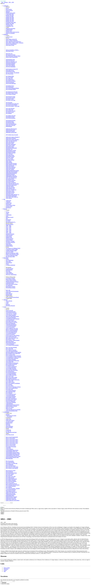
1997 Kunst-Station (10, 181)
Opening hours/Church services (12, 32)
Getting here (8, 200)
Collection (5, 299)
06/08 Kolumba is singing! (11, 406)
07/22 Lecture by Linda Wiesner (12, 335)
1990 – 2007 (8, 225)
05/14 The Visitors (10, 474)
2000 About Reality (10, 165)
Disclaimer (6, 569)
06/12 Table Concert (10, 382)
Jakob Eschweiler (9, 238)
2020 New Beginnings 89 (11, 61)
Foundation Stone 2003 (11, 22)
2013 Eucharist (9, 102)
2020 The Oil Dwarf (10, 60)
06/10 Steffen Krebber (10, 397)
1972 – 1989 (8, 226)
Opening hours (9, 206)
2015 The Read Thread (11, 89)
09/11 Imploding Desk (10, 391)
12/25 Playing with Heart (11, 312)
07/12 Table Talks (9, 380)
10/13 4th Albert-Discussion (12, 370)
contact (5, 570)
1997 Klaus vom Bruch (11, 182)
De (4, 3)
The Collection (9, 300)
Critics (7, 213)
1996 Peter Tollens (10, 186)
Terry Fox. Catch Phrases (11, 274)
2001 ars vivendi (9, 158)
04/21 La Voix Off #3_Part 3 (12, 439)
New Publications (9, 260)
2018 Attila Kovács (10, 70)
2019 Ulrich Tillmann (10, 65)
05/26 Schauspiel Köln (10, 311)
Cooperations (8, 214)
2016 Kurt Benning (10, 82)
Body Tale (8, 290)
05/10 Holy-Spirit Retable (11, 398)
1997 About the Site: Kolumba (12, 183)
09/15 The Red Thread (10, 465)
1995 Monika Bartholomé (11, 195)
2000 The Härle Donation (11, 163)
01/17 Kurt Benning (10, 462)
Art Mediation (6, 412)
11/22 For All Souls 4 (10, 334)
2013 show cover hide (10, 100)
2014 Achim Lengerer (10, 97)
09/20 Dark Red (9, 458)
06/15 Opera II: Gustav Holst (12, 467)
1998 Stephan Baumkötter (11, 173)
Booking (8, 414)
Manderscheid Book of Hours (12, 281)
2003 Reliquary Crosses (11, 150)
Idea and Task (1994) (10, 256)
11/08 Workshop (9, 403)
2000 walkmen (9, 162)
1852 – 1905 (11, 2)
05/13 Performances (10, 371)
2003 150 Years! (9, 153)
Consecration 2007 (10, 14)
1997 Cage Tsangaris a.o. (11, 177)
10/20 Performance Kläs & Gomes (13, 456)
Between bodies (9, 427)
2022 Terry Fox (9, 53)
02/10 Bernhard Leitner (11, 400)
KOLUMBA (3, 1)
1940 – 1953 (8, 229)
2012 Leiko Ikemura (10, 108)
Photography (8, 204)
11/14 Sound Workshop (11, 359)
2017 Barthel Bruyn (10, 79)
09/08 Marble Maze (10, 495)
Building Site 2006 (10, 17)
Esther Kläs (8, 292)
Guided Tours (9, 202)
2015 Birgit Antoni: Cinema (12, 93)
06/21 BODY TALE (10, 339)
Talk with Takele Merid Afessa (12, 316)
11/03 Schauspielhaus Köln (11, 410)
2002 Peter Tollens (10, 157)
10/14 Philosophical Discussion (12, 360)
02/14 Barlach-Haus (10, 365)
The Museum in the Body (11, 432)
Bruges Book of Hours (10, 279)
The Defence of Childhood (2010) (13, 248)
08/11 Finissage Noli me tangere (12, 484)
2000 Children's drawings (11, 164)
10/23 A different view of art (12, 328)
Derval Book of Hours (10, 287)
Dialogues (8, 423)
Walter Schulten (9, 235)
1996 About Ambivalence (11, 185)
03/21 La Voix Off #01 (11, 445)
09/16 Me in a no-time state (11, 463)
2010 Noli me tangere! (10, 118)
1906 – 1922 (8, 231)
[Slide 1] (3, 505)
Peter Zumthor (9, 9)
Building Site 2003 (10, 21)
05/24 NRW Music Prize (11, 321)
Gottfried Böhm (9, 29)
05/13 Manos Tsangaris (11, 480)
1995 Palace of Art (10, 193)
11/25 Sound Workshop (11, 315)
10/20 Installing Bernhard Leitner (13, 453)
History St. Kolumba (10, 33)
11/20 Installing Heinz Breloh (12, 450)
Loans (7, 303)
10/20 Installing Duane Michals (12, 455)
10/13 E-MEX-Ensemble (11, 369)
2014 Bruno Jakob (10, 99)
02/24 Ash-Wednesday (10, 323)
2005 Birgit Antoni (10, 146)
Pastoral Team (9, 30)
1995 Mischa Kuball (10, 192)
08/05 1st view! (9, 408)
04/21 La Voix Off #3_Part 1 (12, 443)
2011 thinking (9, 113)
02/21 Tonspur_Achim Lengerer (12, 340)
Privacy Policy (7, 567)
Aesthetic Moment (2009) (11, 250)
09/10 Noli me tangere (10, 490)
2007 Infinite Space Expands (12, 134)
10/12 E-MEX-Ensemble (11, 375)
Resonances (8, 207)
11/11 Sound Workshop (11, 390)
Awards (7, 212)
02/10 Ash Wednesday (10, 401)
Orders (7, 259)
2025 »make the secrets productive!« (13, 41)
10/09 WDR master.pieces (11, 492)
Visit (4, 199)
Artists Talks (8, 419)
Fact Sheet (8, 220)
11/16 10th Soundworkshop (12, 351)
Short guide (8, 261)
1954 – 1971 (8, 228)
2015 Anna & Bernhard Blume (12, 88)
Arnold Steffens (9, 239)
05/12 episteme (9, 384)
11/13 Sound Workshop (11, 367)
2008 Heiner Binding (10, 131)
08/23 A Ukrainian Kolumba (12, 329)
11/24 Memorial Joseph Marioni (12, 318)
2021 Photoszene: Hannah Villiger (13, 55)
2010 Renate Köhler (10, 122)
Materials (8, 11)
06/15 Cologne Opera (10, 354)
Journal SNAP (9, 262)
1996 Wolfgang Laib (10, 188)
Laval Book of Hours (10, 278)
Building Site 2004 (10, 20)
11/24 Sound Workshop (11, 317)
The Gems (8, 425)
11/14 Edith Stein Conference (12, 358)
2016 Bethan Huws (10, 85)
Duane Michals (9, 293)
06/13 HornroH (9, 475)
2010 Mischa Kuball (10, 116)
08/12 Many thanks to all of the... (13, 379)
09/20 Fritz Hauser (10, 341)
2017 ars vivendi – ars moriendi (12, 72)
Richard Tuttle (9, 294)
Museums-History (9, 224)
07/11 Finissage (9, 392)
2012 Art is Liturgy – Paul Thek (12, 106)
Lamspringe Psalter (10, 283)
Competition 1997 (9, 26)
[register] (14, 581)
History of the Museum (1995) (12, 254)
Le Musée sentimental (10, 265)
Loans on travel (9, 36)
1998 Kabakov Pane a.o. (11, 175)
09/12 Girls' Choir (9, 376)
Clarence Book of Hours (11, 280)
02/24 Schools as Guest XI (11, 322)
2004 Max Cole (9, 149)
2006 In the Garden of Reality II (12, 137)
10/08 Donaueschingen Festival (12, 404)
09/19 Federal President (11, 342)
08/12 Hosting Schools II (11, 378)
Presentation (8, 219)
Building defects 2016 (10, 12)
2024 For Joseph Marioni (11, 44)
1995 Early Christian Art (11, 189)
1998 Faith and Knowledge (11, 171)
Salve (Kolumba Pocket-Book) (12, 297)
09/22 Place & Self (10, 434)
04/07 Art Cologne (10, 407)
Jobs (7, 218)
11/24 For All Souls (10, 320)
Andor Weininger (9, 273)
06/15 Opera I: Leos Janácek (12, 468)
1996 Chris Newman (10, 187)
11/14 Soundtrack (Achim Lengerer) (13, 357)
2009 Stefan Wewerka (10, 125)
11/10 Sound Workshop (11, 396)
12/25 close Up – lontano (11, 314)
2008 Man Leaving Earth (11, 132)
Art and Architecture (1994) (12, 255)
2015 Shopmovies (9, 87)
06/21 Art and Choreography (12, 437)
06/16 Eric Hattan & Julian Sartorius (13, 352)
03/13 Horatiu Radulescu (11, 372)
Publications (5, 257)
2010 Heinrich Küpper (10, 120)
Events (4, 306)
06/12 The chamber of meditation (13, 383)
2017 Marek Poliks (10, 76)
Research (8, 304)
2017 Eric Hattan (9, 77)
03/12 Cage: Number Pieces (12, 388)
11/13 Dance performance (11, 366)
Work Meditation (9, 426)
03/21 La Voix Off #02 (11, 444)
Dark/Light (4, 582)
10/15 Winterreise (9, 464)
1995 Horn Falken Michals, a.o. (12, 194)
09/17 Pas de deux (10, 461)
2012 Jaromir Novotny (10, 110)
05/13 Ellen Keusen (10, 477)
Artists (7, 302)
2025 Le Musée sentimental (11, 40)
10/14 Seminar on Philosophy (12, 363)
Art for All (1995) (9, 251)
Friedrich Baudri (9, 245)
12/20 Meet (8, 447)
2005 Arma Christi (10, 143)
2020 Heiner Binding (10, 64)
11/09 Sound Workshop (11, 402)
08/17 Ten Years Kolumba (11, 347)
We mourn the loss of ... (11, 222)
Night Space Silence (10, 420)
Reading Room (9, 422)
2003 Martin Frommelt (10, 152)
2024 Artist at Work (10, 45)
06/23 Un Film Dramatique (11, 330)
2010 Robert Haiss (10, 121)
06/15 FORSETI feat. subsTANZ (13, 353)
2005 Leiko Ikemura (10, 142)
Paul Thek (8, 271)
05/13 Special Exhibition (11, 481)
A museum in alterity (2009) (12, 249)
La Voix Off (8, 431)
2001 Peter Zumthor (10, 159)
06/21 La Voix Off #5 (10, 438)
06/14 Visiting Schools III (11, 364)
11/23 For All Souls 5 (10, 327)
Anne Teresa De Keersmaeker (12, 291)
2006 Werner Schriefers (11, 138)
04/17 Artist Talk (9, 348)
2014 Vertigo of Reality (11, 94)
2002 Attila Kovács (10, 155)
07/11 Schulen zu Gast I (11, 394)
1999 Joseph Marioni (10, 168)
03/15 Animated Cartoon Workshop (13, 355)
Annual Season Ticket (10, 205)
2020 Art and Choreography (12, 57)
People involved (9, 10)
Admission (8, 201)
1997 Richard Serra (10, 179)
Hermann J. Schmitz (10, 241)
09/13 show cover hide (10, 476)
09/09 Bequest (9, 126)
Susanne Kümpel (9, 268)
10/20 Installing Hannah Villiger (12, 452)
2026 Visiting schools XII (11, 39)
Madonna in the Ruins (10, 28)
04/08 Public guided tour (11, 499)
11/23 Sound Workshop (11, 326)
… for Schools (9, 416)
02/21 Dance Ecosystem (11, 446)
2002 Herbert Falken (10, 156)
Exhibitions (5, 34)
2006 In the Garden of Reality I (12, 139)
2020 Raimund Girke (10, 59)
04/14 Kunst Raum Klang (11, 472)
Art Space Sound (9, 421)
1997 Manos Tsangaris (10, 180)
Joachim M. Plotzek (10, 234)
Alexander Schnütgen (10, 242)
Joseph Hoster (9, 236)
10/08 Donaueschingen (11, 494)
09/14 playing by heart (10, 470)
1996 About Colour (10, 191)
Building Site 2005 (10, 18)
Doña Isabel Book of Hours (12, 284)
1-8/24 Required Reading (11, 324)
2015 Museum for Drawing (11, 91)
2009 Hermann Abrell (10, 130)
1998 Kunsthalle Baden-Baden (12, 170)
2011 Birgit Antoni (10, 112)
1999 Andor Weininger (11, 167)
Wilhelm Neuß (9, 237)
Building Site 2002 (10, 23)
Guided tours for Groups (11, 415)
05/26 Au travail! (9, 310)
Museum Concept (9, 217)
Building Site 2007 (10, 15)
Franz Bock (8, 243)
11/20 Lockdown (9, 449)
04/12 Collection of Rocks (11, 483)
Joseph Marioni (9, 269)
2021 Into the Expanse (10, 54)
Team (7, 216)
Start (2, 2)
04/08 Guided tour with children (12, 500)
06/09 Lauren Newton (10, 493)
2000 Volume (9, 161)
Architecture (5, 5)
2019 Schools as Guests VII (12, 69)
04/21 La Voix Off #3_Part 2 (12, 441)
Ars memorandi (9, 285)
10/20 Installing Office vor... (12, 451)
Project (7, 8)
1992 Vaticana (9, 198)
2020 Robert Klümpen (10, 63)
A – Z (7, 211)
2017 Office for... (9, 78)
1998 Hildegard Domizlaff (11, 176)
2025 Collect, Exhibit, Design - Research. (14, 42)
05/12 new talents (9, 385)
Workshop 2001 (9, 24)
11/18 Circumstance (10, 343)
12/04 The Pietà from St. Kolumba (13, 409)
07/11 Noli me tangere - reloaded (13, 488)
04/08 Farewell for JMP (11, 498)
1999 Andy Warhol (10, 169)
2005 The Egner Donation (11, 140)
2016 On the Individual (11, 83)
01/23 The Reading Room (11, 331)
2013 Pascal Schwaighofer (11, 104)
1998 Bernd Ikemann (10, 174)
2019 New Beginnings (10, 66)
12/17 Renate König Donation (12, 345)
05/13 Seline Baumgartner (11, 478)
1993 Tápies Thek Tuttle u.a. (12, 196)
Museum (6, 2)
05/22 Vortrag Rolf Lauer (11, 336)
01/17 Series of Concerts (11, 349)
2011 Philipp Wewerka (10, 115)
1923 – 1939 (8, 230)
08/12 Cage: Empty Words (11, 377)
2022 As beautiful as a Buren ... (12, 50)
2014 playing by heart (10, 96)
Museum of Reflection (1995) (12, 253)
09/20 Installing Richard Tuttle (12, 457)
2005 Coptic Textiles (10, 145)
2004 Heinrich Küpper (10, 151)
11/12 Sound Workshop (11, 333)
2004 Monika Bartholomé (11, 147)
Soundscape (8, 429)
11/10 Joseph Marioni (10, 395)
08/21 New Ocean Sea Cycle (12, 337)
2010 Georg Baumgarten (11, 124)
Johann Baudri (9, 244)
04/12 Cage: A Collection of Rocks (13, 386)
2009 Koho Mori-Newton (11, 128)
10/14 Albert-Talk (9, 361)
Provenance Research (10, 305)
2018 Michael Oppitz (10, 71)
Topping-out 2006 (9, 16)
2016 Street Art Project (10, 81)
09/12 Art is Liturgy (10, 482)
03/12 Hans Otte (9, 389)
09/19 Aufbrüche (9, 471)
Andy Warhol (9, 272)
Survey (7, 263)
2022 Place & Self (10, 51)
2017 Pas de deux (9, 73)
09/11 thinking (9, 487)
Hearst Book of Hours (10, 286)
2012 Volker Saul (9, 109)
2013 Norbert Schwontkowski (12, 103)
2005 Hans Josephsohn (11, 144)
